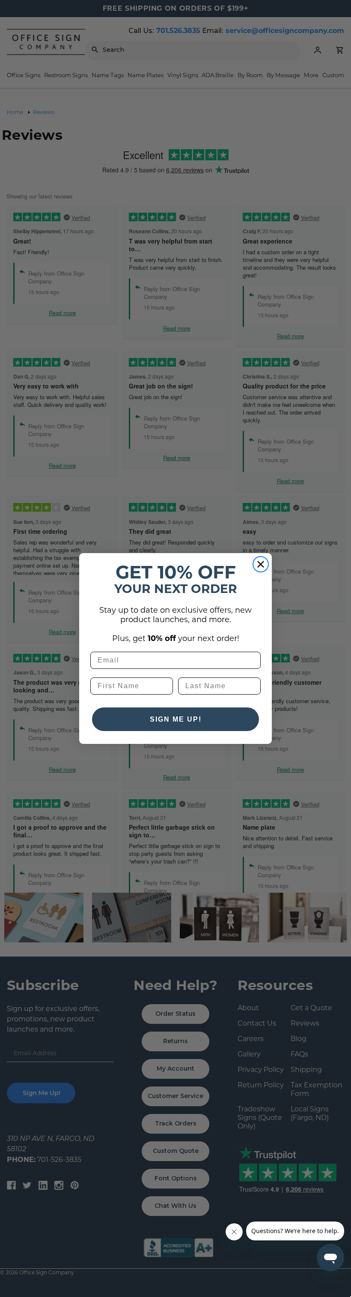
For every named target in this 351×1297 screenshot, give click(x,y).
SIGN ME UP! (176, 719)
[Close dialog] (261, 564)
